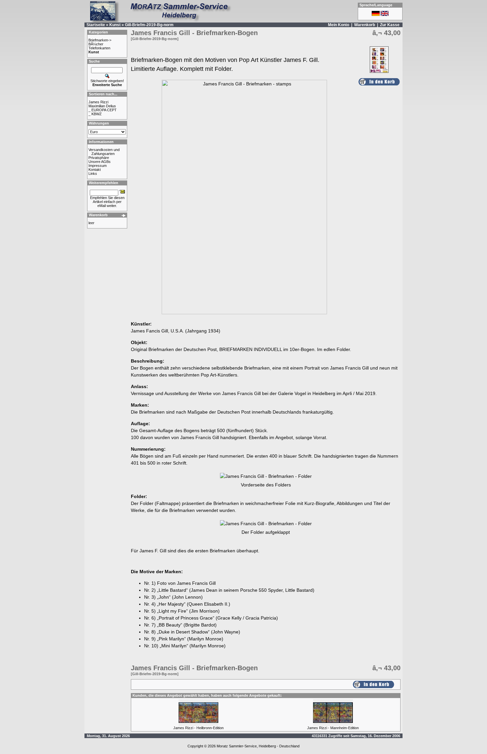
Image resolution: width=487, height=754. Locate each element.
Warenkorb (364, 25)
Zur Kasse (390, 25)
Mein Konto (338, 25)
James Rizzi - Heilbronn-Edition (198, 728)
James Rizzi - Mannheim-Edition (333, 728)
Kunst (115, 25)
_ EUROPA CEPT (102, 110)
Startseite (95, 25)
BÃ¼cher (95, 44)
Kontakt (94, 170)
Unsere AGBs (99, 162)
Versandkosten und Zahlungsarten (104, 152)
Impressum (97, 166)
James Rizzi (98, 102)
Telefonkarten (99, 48)
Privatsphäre (98, 158)
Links (92, 174)
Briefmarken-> (99, 40)
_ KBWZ (95, 114)
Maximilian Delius (102, 106)
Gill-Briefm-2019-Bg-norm (149, 25)
